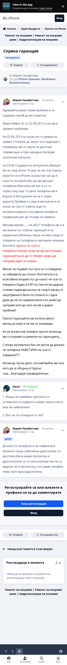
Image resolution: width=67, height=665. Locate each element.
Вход (33, 513)
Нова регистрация (33, 503)
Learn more (7, 6)
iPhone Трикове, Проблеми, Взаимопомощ (32, 80)
